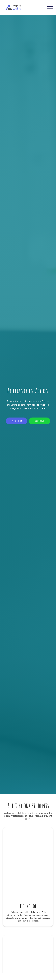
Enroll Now (16, 421)
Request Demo (39, 421)
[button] (50, 8)
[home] (15, 7)
